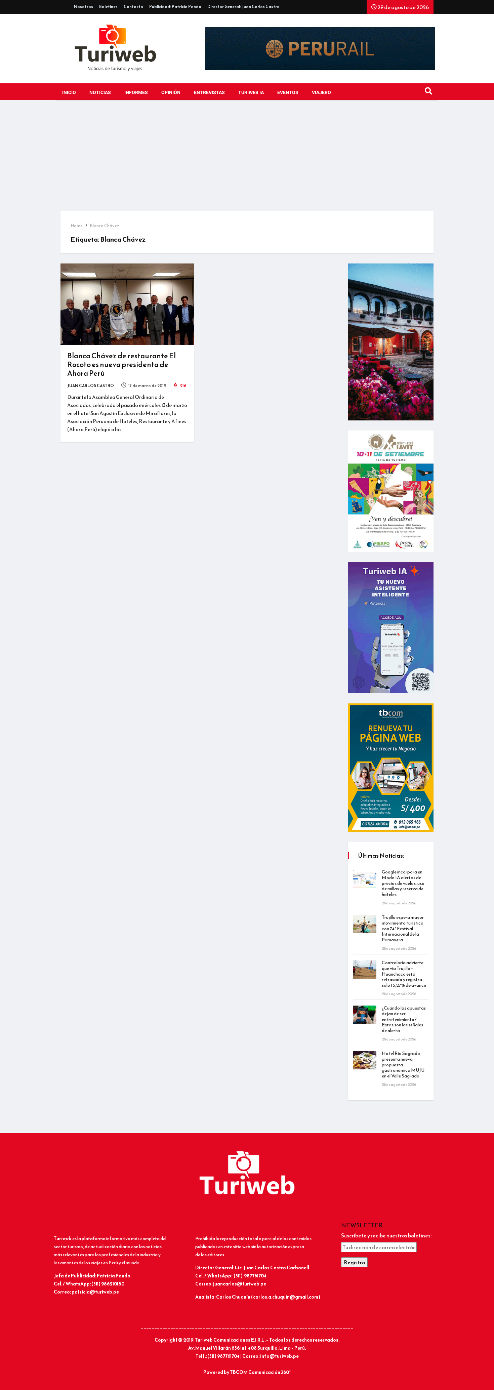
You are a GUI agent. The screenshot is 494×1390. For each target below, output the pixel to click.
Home (77, 225)
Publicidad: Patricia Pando (175, 7)
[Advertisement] (247, 161)
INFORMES (136, 92)
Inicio (69, 92)
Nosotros (83, 7)
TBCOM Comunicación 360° (260, 1372)
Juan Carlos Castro (90, 386)
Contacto (133, 7)
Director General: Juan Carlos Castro (243, 7)
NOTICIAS (100, 92)
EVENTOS (287, 92)
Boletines (108, 7)
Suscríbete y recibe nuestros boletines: (386, 1235)
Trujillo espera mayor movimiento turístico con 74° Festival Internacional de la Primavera (403, 928)
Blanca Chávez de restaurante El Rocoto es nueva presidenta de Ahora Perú (121, 364)
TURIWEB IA (251, 92)
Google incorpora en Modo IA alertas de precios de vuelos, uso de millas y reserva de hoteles (403, 883)
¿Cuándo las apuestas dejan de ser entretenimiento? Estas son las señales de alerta (404, 1019)
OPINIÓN (170, 92)
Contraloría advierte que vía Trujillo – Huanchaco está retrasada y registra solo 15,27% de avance (404, 974)
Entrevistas (209, 92)
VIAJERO (321, 92)
